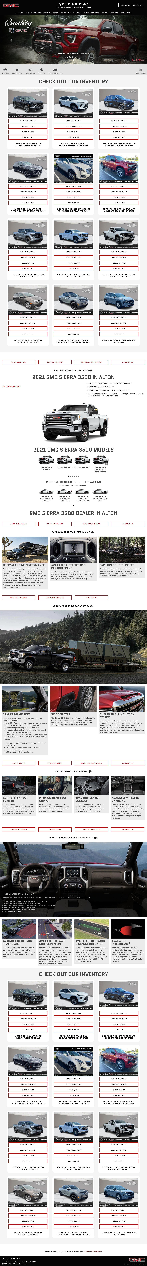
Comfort (41, 73)
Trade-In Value (55, 763)
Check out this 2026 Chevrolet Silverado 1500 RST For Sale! (119, 210)
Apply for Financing (91, 763)
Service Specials (91, 829)
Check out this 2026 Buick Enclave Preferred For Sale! (73, 144)
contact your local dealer (93, 1252)
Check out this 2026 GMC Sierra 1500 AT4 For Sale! (28, 275)
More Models (140, 73)
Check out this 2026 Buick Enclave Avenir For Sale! (28, 144)
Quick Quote (28, 132)
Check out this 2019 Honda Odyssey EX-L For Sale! (28, 341)
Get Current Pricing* (11, 386)
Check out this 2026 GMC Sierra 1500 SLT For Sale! (73, 275)
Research (20, 13)
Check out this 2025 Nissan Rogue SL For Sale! (119, 341)
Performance (17, 73)
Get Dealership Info (131, 5)
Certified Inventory (91, 362)
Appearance (30, 73)
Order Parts (55, 829)
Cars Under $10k (19, 524)
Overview (5, 73)
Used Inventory (51, 13)
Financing (66, 13)
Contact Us (126, 13)
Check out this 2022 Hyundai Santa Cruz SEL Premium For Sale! (73, 341)
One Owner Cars (91, 13)
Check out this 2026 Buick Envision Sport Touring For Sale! (28, 210)
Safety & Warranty (55, 73)
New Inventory (34, 13)
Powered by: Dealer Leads (134, 1264)
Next (106, 464)
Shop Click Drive (91, 524)
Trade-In (77, 13)
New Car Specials (18, 598)
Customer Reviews (55, 598)
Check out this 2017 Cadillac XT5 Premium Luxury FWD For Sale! (73, 210)
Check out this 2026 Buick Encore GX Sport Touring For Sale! (119, 144)
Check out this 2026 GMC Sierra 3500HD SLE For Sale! (119, 275)
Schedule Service (110, 13)
